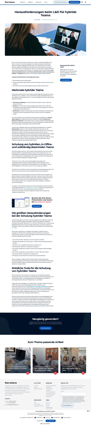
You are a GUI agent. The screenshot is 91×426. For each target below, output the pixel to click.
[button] (46, 424)
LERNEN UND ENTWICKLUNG (48, 19)
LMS (56, 19)
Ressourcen (38, 2)
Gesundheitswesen (50, 393)
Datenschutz (49, 409)
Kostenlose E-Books (38, 406)
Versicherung (49, 389)
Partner (47, 406)
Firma (45, 2)
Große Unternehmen (51, 385)
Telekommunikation (50, 392)
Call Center (48, 396)
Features (36, 387)
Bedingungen (49, 407)
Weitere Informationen (48, 415)
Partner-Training (38, 389)
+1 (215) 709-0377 (12, 401)
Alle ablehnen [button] (40, 420)
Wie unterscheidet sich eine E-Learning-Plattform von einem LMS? (17, 368)
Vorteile (36, 385)
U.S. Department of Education (31, 187)
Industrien (30, 2)
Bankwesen (48, 387)
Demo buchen (37, 206)
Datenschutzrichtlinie (77, 402)
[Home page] (10, 2)
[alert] (45, 417)
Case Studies (37, 404)
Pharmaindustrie (50, 395)
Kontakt (48, 404)
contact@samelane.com (13, 404)
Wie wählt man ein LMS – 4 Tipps (71, 369)
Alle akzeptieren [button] (50, 420)
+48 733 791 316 (11, 403)
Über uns (48, 402)
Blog (35, 402)
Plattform (22, 2)
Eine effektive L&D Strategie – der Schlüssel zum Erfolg (44, 369)
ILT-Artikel (14, 228)
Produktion (48, 390)
